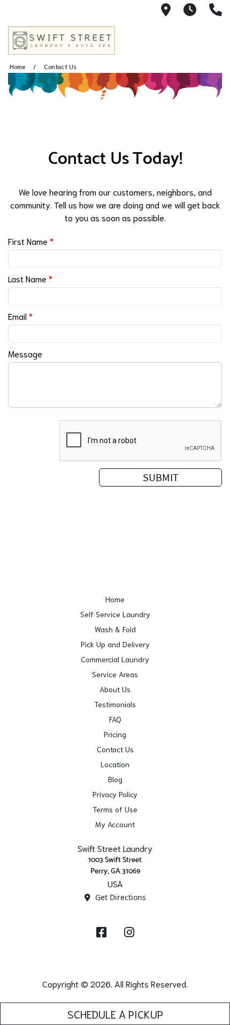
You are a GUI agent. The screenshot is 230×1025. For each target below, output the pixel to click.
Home (17, 66)
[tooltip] (166, 10)
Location (115, 764)
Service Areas (115, 674)
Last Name (30, 278)
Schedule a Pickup (115, 1014)
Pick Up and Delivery (115, 644)
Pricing (115, 734)
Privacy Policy (115, 794)
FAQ (115, 719)
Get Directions (119, 897)
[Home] (61, 40)
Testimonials (115, 704)
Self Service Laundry (115, 614)
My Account (115, 824)
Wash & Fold (115, 629)
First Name (30, 240)
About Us (115, 689)
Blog (115, 779)
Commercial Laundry (115, 659)
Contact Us (115, 749)
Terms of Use (115, 809)
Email (20, 315)
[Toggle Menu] (210, 38)
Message (25, 353)
